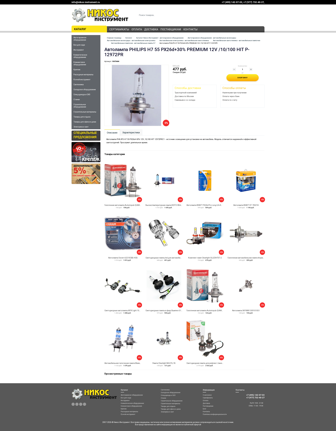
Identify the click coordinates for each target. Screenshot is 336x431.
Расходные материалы (83, 74)
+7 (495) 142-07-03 (232, 2)
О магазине (207, 395)
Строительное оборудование (80, 105)
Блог (204, 409)
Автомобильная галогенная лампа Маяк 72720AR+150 (128, 363)
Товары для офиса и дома (85, 122)
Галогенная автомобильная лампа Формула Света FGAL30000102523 (258, 258)
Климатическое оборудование (80, 56)
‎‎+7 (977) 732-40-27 (253, 2)
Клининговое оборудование (80, 63)
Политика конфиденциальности (215, 414)
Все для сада (79, 45)
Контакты (190, 29)
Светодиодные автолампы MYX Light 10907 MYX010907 (128, 310)
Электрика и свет (81, 127)
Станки (77, 99)
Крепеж (77, 70)
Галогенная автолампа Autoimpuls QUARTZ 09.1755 (209, 310)
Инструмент (79, 50)
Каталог (80, 29)
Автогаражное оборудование (80, 38)
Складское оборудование (85, 89)
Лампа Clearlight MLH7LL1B (163, 363)
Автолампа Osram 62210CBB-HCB (123, 258)
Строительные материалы (85, 112)
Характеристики (131, 132)
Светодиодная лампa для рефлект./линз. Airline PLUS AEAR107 (214, 363)
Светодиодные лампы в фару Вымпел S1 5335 (166, 310)
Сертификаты (119, 29)
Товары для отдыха (82, 117)
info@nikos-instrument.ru (86, 2)
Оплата (137, 29)
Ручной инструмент (82, 79)
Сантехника (79, 84)
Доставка (151, 29)
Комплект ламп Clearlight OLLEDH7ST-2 (205, 258)
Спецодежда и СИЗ (82, 94)
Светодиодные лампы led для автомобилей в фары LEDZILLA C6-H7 (175, 258)
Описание (112, 132)
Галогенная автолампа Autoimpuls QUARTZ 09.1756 (126, 205)
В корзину (242, 78)
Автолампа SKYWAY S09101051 (246, 310)
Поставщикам (170, 29)
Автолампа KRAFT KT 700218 (246, 205)
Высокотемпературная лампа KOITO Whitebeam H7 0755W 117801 (174, 205)
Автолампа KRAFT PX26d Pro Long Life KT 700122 (208, 205)
